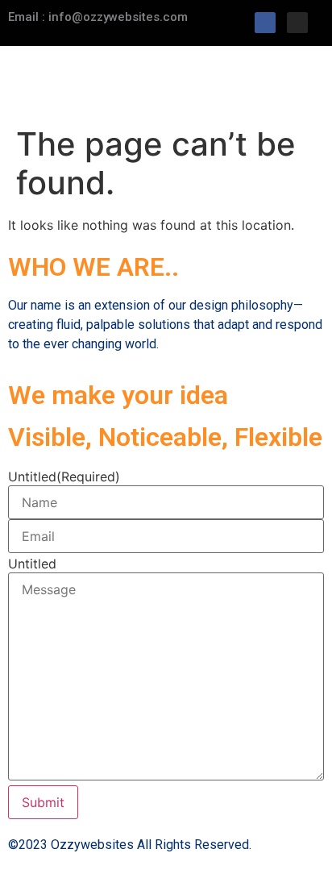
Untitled (64, 476)
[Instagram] (297, 22)
